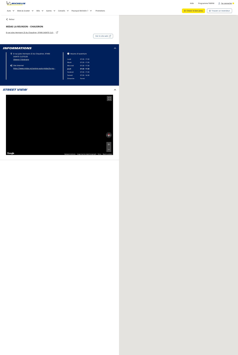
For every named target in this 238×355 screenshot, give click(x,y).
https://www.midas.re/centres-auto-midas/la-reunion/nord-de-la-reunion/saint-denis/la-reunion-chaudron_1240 (34, 68)
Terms (99, 154)
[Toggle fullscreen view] (109, 98)
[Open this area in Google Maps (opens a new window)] (11, 153)
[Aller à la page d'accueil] (16, 3)
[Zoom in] (108, 144)
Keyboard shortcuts (69, 154)
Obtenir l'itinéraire (21, 59)
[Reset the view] (109, 135)
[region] (59, 125)
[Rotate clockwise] (111, 135)
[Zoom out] (108, 149)
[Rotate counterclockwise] (107, 135)
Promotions (100, 11)
